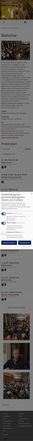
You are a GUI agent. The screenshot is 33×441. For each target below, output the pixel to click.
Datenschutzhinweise (7, 208)
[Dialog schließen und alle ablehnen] (31, 193)
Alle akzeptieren (24, 243)
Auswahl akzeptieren (9, 243)
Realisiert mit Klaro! (26, 246)
